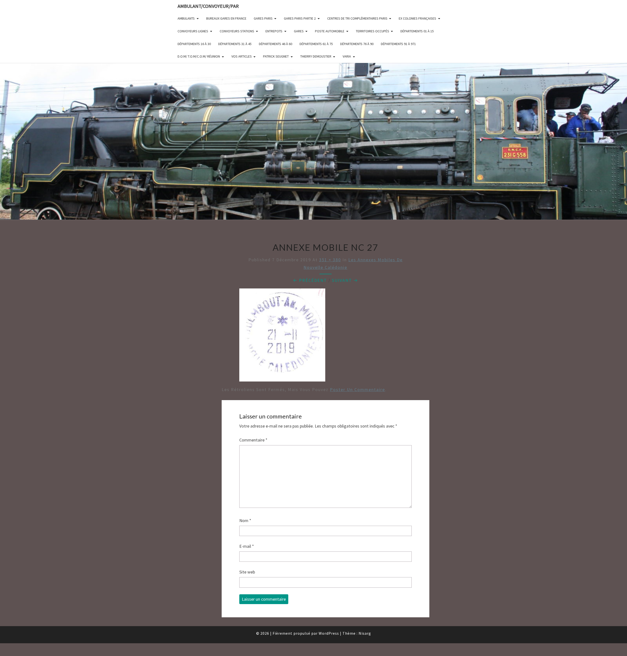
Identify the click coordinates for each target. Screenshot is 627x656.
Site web (247, 572)
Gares (299, 31)
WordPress (329, 633)
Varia (347, 56)
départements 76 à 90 (357, 44)
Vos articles (241, 56)
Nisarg (365, 633)
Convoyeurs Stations (237, 31)
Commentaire (253, 440)
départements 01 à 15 (417, 31)
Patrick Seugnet (276, 56)
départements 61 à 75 (316, 44)
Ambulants (186, 18)
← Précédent (310, 280)
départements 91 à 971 (398, 44)
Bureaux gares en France (226, 18)
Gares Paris (263, 18)
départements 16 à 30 (194, 44)
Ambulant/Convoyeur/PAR (208, 6)
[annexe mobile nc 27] (282, 337)
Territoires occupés (372, 31)
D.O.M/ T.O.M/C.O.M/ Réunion (199, 56)
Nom (245, 520)
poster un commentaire (357, 389)
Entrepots (273, 31)
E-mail (246, 546)
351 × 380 (330, 259)
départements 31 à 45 (235, 44)
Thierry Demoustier (315, 56)
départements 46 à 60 (275, 44)
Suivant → (345, 280)
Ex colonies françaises (417, 18)
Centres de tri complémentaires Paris (357, 18)
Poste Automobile (329, 31)
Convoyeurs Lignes (193, 31)
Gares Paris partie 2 (300, 18)
